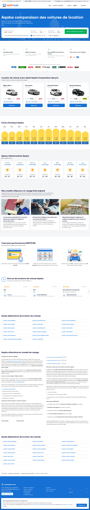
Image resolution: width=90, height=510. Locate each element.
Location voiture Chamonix (38, 445)
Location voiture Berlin (37, 441)
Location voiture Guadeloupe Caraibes (12, 339)
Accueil (5, 473)
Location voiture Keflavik (38, 460)
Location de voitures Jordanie (27, 473)
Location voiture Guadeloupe (69, 320)
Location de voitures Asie (13, 473)
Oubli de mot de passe (51, 489)
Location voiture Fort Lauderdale (69, 445)
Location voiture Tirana (38, 452)
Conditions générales (28, 494)
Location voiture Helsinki (9, 449)
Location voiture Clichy (37, 456)
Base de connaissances (29, 487)
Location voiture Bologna (9, 445)
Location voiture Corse (8, 332)
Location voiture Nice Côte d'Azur (70, 335)
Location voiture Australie (68, 460)
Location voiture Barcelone (38, 328)
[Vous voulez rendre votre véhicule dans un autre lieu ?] (3, 35)
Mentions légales (27, 491)
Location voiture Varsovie (9, 452)
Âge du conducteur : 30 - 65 (39, 35)
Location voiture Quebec (67, 449)
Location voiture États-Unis (38, 320)
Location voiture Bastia (67, 328)
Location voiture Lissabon (68, 324)
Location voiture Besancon (68, 441)
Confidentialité (27, 493)
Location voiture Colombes (68, 456)
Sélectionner (12, 105)
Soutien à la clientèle (58, 5)
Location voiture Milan (37, 339)
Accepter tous (81, 505)
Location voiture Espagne (9, 320)
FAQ (50, 5)
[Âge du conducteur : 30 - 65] (31, 35)
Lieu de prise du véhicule (9, 30)
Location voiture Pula (8, 456)
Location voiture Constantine (69, 452)
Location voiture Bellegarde (9, 441)
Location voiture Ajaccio (9, 328)
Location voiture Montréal (9, 335)
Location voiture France (8, 464)
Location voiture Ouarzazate (39, 449)
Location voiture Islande (9, 324)
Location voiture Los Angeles (39, 332)
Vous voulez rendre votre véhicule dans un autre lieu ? (17, 35)
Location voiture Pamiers (9, 460)
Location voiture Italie (37, 324)
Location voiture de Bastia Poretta (40, 335)
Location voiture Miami (67, 332)
